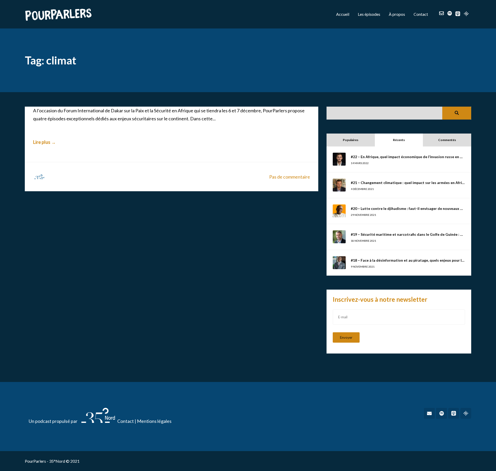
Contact (421, 14)
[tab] (351, 140)
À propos (397, 14)
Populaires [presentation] (350, 140)
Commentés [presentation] (447, 140)
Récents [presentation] (399, 140)
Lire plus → (44, 142)
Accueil (342, 14)
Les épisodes (369, 14)
